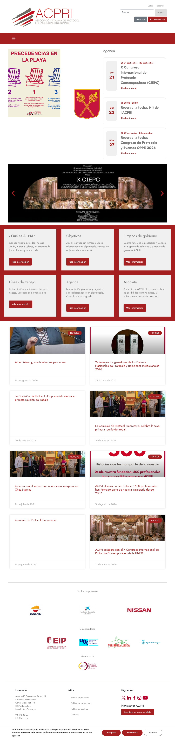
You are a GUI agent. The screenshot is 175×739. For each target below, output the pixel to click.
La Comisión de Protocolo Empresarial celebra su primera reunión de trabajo (45, 398)
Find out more (128, 88)
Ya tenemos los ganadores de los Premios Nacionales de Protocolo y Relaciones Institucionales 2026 (127, 365)
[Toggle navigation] (13, 38)
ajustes (16, 735)
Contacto (75, 714)
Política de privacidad (80, 703)
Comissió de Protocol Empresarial (35, 520)
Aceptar (111, 732)
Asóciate (140, 19)
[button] (12, 83)
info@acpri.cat (21, 718)
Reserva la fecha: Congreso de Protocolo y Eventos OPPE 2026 (139, 142)
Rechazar (132, 732)
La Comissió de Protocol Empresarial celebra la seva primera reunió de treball (127, 427)
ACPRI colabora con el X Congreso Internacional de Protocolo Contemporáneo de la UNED (127, 551)
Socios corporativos (87, 591)
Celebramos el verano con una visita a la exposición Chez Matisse (46, 488)
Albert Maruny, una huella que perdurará (40, 362)
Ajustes (153, 732)
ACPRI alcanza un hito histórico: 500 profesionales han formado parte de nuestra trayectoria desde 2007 (126, 489)
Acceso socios (157, 19)
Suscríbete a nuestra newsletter (137, 712)
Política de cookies (79, 708)
